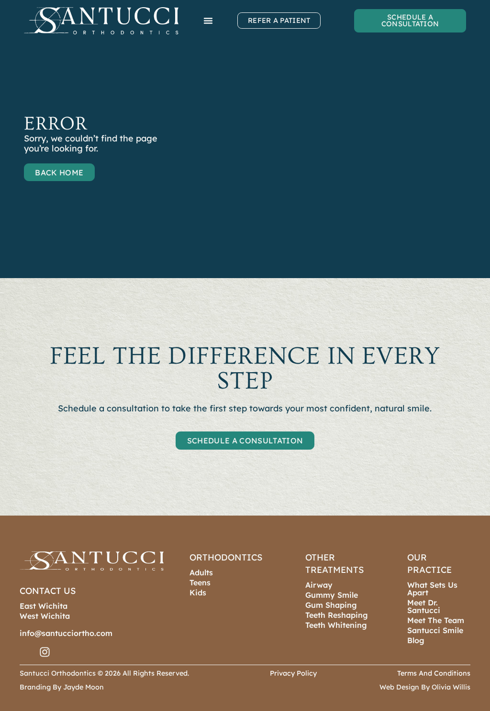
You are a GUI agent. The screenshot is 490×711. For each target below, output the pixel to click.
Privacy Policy (293, 673)
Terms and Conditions (433, 673)
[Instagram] (44, 651)
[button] (208, 20)
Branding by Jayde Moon (62, 687)
